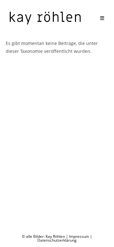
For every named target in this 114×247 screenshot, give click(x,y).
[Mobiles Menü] (102, 18)
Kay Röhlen (55, 236)
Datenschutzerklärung (57, 240)
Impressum (79, 236)
